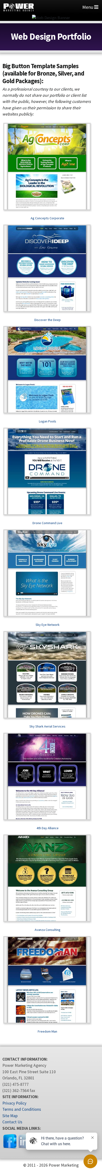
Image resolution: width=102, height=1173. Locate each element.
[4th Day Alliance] (47, 777)
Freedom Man (47, 1031)
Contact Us (12, 1122)
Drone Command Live (47, 523)
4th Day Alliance (48, 828)
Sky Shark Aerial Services (47, 726)
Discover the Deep (47, 320)
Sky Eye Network (48, 624)
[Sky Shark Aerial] (47, 675)
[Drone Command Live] (47, 472)
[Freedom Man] (47, 980)
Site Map (10, 1115)
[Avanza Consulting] (47, 879)
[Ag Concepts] (47, 167)
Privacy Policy (14, 1103)
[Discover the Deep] (47, 269)
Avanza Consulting (47, 930)
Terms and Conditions (21, 1109)
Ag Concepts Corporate (47, 218)
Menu (88, 7)
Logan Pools (47, 421)
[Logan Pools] (47, 370)
